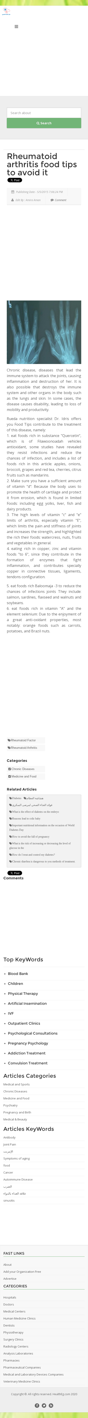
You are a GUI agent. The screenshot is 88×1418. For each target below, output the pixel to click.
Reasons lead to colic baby (26, 818)
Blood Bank (18, 974)
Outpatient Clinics (24, 1023)
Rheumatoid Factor (23, 740)
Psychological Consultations (33, 1033)
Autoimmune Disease (18, 1179)
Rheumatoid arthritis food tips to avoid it (42, 164)
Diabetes (16, 798)
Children (15, 983)
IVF (11, 1013)
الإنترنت (8, 1151)
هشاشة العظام (35, 798)
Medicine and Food (24, 776)
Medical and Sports (16, 1084)
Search (45, 123)
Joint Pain (9, 1144)
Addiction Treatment (27, 1053)
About (7, 1265)
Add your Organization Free (22, 1272)
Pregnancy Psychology (28, 1043)
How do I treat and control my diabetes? (33, 854)
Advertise (9, 1279)
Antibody (9, 1137)
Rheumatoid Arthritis (24, 747)
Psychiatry (10, 1105)
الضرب (7, 1186)
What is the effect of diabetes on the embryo (35, 811)
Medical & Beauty (15, 1119)
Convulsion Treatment (28, 1063)
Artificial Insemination (27, 1003)
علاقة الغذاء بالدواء (14, 1193)
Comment (60, 200)
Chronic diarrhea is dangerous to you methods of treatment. (43, 861)
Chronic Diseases (23, 769)
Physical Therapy (23, 993)
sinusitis (9, 1200)
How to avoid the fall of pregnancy (30, 836)
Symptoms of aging (16, 1158)
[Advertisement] (44, 52)
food (6, 1165)
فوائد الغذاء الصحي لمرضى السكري (32, 805)
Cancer (8, 1172)
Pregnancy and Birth (17, 1112)
